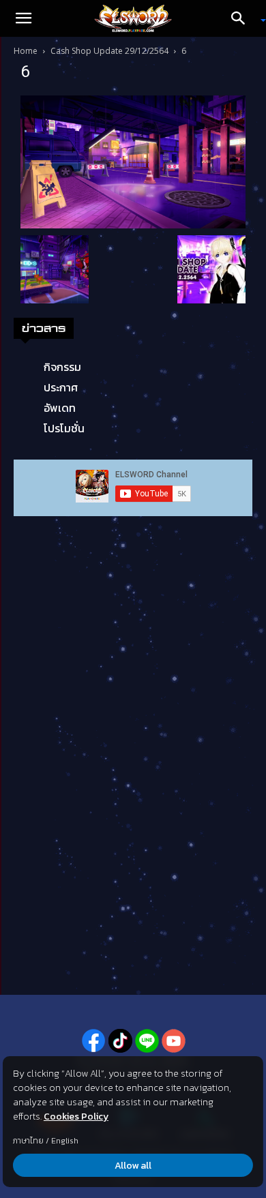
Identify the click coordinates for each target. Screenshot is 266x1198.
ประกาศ (61, 387)
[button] (23, 18)
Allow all (133, 1165)
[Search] (243, 18)
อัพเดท (60, 408)
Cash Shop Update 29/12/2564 (109, 51)
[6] (133, 160)
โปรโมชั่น (64, 428)
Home (26, 51)
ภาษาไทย (28, 1141)
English (64, 1141)
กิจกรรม (62, 367)
